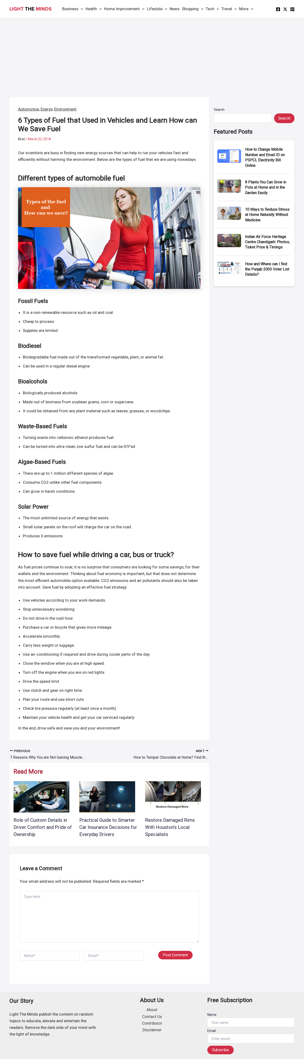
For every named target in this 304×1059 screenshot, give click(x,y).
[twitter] (285, 9)
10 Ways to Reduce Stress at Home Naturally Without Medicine (267, 214)
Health (91, 8)
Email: (211, 1031)
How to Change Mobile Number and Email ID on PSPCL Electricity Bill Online (265, 157)
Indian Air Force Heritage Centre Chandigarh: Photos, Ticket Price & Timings (267, 242)
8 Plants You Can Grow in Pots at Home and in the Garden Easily (265, 187)
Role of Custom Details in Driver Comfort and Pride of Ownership (43, 827)
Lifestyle (154, 8)
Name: (212, 1015)
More (243, 8)
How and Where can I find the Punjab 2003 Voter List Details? (267, 269)
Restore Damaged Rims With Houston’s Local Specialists (170, 827)
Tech (210, 8)
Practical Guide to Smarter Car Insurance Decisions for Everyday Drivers (108, 827)
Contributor (152, 1023)
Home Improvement (122, 8)
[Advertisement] (152, 53)
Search (219, 109)
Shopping (190, 8)
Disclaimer (152, 1029)
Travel (226, 8)
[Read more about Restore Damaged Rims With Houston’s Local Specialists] (173, 796)
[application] (80, 9)
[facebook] (278, 9)
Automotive (28, 109)
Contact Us (152, 1016)
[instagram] (292, 9)
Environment (65, 109)
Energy (46, 109)
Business (70, 8)
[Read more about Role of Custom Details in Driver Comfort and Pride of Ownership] (41, 796)
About (152, 1009)
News (175, 8)
